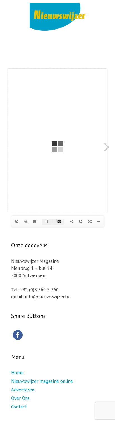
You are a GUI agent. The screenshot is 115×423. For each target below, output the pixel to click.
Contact (19, 407)
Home (17, 373)
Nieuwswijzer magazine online (42, 381)
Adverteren (22, 390)
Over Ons (20, 398)
